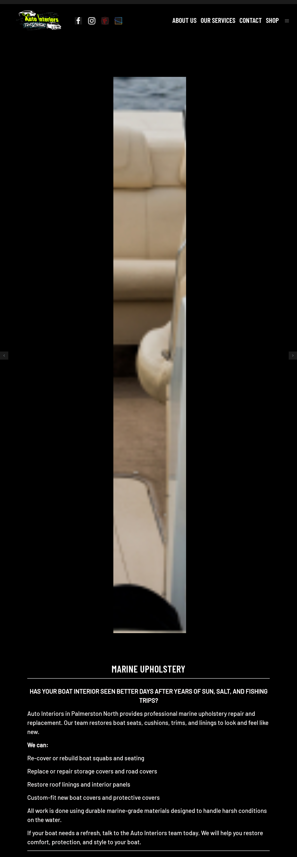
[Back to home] (38, 20)
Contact (250, 20)
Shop (272, 20)
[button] (287, 20)
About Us (184, 20)
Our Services (218, 20)
